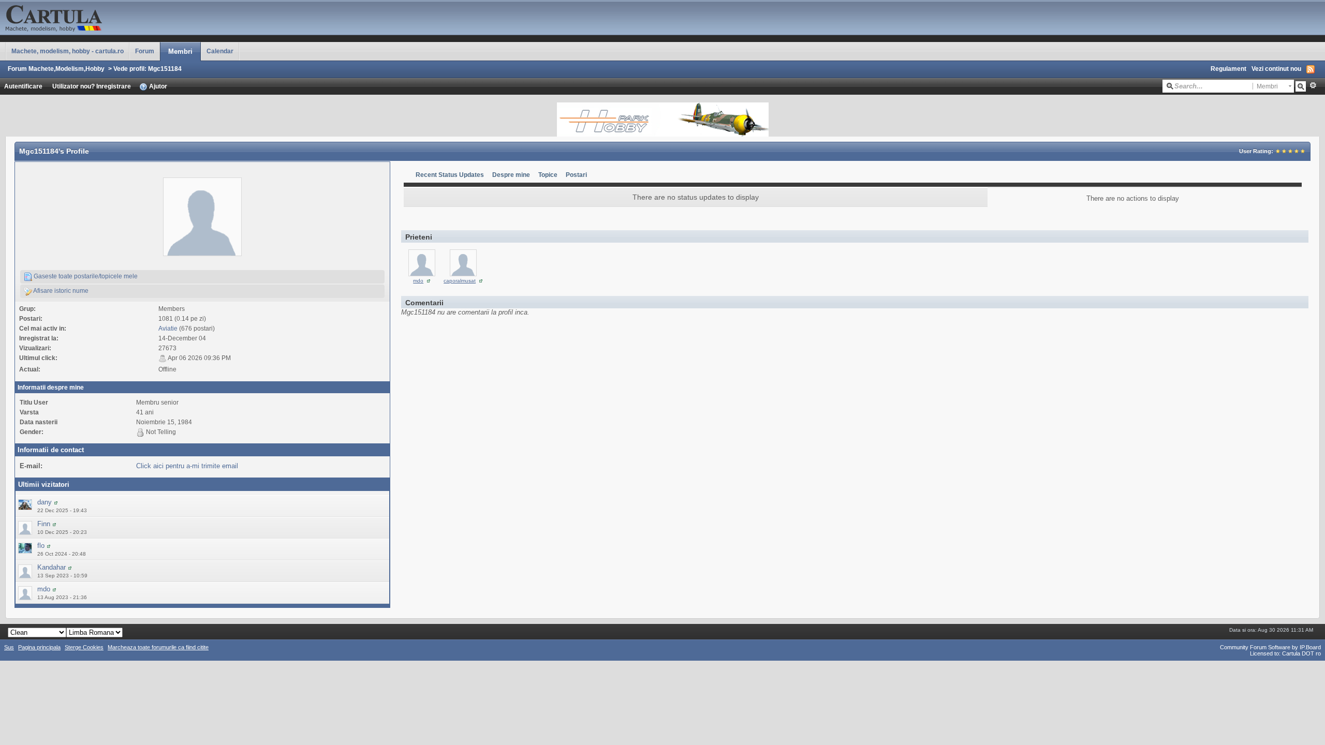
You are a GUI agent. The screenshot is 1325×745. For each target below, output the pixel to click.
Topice (547, 174)
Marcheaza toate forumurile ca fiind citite (158, 647)
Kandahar (51, 567)
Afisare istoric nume (60, 290)
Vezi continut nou (1276, 68)
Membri (180, 51)
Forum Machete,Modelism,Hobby (56, 68)
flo (41, 545)
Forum (144, 51)
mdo (43, 589)
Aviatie (168, 328)
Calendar (220, 51)
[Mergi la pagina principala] (103, 17)
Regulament (1228, 68)
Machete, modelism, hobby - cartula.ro (67, 51)
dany (44, 502)
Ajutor (157, 86)
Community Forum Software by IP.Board (1270, 647)
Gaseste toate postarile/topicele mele (85, 276)
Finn (43, 524)
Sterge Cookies (84, 647)
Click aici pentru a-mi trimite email (187, 466)
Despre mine (511, 174)
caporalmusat (460, 281)
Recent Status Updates (450, 174)
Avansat (1312, 85)
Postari (576, 174)
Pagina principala (39, 647)
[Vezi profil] (56, 502)
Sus (9, 647)
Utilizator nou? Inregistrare (91, 86)
